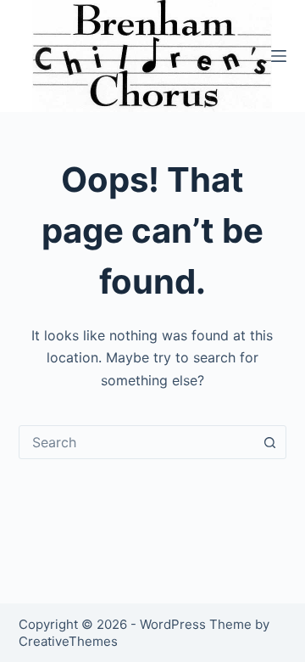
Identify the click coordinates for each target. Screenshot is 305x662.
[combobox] (136, 442)
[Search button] (269, 442)
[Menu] (278, 56)
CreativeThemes (68, 641)
